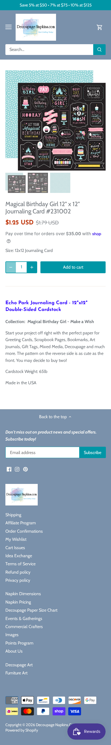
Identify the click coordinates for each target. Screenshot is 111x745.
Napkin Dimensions (23, 593)
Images (12, 634)
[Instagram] (17, 469)
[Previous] (12, 120)
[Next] (99, 120)
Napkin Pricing (18, 602)
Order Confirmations (24, 531)
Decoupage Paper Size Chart (31, 610)
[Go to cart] (99, 27)
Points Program (19, 643)
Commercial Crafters (24, 626)
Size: (9, 250)
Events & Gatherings (23, 618)
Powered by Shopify (21, 730)
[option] (55, 120)
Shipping (13, 514)
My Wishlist (15, 539)
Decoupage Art (19, 664)
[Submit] (99, 49)
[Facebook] (9, 469)
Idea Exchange (18, 555)
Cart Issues (15, 547)
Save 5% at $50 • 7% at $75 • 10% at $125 (56, 5)
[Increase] (32, 267)
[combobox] (49, 49)
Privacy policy (17, 580)
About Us (14, 651)
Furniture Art (16, 672)
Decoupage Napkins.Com (56, 724)
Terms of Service (20, 563)
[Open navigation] (8, 27)
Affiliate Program (20, 522)
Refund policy (17, 572)
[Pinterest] (25, 469)
